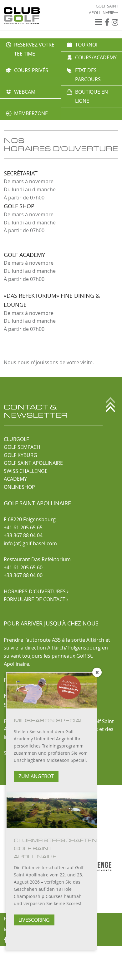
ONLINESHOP (19, 486)
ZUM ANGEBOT (36, 776)
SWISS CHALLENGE (26, 471)
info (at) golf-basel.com (30, 543)
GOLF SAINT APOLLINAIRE (33, 462)
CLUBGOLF (16, 439)
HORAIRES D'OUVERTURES (36, 591)
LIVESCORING (34, 919)
